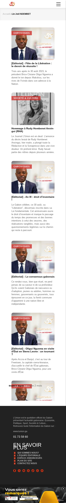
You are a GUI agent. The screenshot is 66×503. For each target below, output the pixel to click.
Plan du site (24, 460)
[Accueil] (12, 3)
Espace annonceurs (29, 458)
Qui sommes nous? (28, 453)
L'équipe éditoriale (28, 455)
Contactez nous (27, 463)
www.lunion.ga (20, 431)
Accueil (6, 14)
